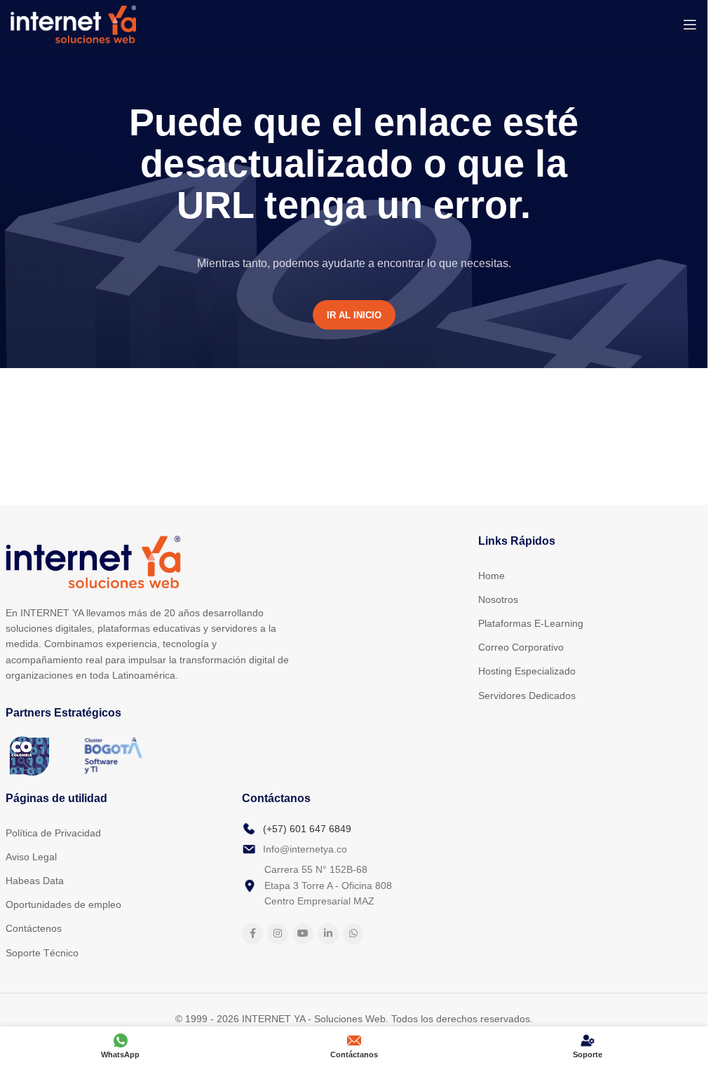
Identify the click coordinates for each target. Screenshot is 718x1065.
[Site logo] (73, 23)
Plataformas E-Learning (530, 623)
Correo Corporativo (521, 647)
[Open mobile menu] (690, 25)
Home (491, 575)
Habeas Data (35, 880)
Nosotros (498, 599)
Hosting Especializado (527, 671)
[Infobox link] (354, 1018)
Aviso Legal (31, 856)
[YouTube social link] (302, 933)
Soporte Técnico (42, 952)
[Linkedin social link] (328, 933)
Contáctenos (34, 928)
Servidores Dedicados (527, 695)
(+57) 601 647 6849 (307, 828)
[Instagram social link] (277, 933)
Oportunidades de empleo (63, 904)
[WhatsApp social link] (353, 933)
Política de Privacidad (53, 833)
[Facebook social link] (252, 933)
